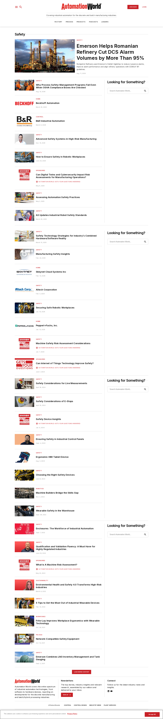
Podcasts (93, 22)
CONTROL (67, 705)
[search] (20, 7)
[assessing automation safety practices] (24, 197)
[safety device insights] (24, 419)
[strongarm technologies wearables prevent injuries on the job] (24, 511)
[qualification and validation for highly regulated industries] (24, 546)
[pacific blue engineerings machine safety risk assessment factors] (24, 343)
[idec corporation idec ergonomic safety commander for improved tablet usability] (24, 457)
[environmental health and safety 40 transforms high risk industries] (24, 585)
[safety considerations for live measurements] (24, 383)
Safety (79, 40)
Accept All (152, 714)
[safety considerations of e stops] (24, 401)
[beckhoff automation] (24, 103)
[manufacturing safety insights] (24, 254)
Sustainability (42, 580)
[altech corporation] (24, 290)
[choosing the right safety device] (24, 475)
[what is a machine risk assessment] (24, 565)
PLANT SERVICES (110, 705)
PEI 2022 (39, 635)
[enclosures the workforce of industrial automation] (24, 528)
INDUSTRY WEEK (95, 705)
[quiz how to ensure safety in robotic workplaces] (24, 157)
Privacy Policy (72, 714)
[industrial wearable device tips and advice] (24, 603)
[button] (16, 7)
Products (81, 22)
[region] (81, 714)
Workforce (40, 616)
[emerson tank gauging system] (24, 657)
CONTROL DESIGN (80, 705)
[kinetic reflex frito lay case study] (24, 621)
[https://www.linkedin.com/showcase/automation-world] (108, 691)
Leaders (104, 22)
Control (39, 117)
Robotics (40, 488)
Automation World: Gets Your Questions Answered (59, 181)
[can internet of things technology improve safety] (24, 363)
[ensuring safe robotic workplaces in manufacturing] (24, 308)
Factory (58, 22)
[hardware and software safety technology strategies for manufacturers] (24, 236)
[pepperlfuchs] (24, 325)
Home (38, 99)
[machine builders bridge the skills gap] (24, 493)
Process (69, 22)
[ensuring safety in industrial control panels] (24, 439)
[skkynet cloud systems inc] (24, 272)
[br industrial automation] (24, 121)
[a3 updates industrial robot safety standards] (24, 215)
